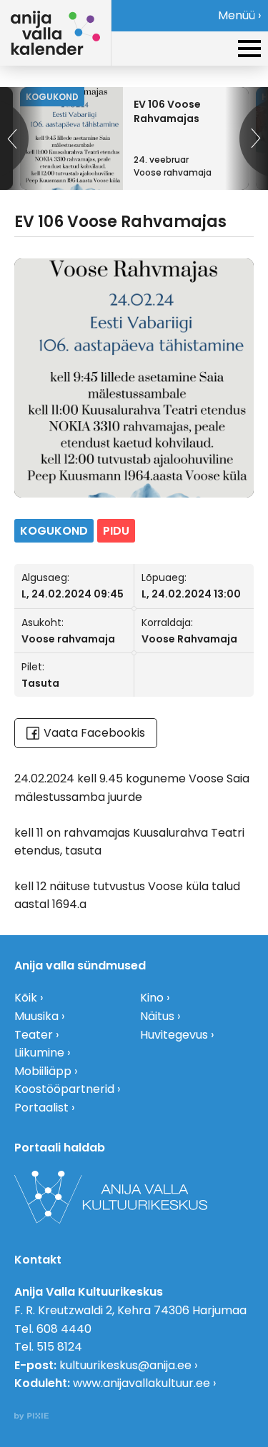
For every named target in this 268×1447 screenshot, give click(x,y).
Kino (152, 997)
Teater (33, 1035)
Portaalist (41, 1107)
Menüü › (239, 15)
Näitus (157, 1016)
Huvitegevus (174, 1035)
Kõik (25, 997)
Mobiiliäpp (42, 1071)
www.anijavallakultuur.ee (141, 1383)
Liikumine (39, 1052)
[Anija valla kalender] (55, 33)
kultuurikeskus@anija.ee (125, 1365)
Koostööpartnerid (64, 1089)
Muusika (36, 1016)
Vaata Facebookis (94, 733)
